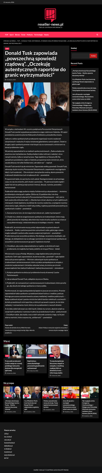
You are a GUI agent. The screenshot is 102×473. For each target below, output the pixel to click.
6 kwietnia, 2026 (88, 416)
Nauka (46, 35)
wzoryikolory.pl (9, 455)
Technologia (38, 35)
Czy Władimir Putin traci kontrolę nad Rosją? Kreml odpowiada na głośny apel (83, 81)
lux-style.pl (8, 436)
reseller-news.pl (50, 24)
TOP (6, 35)
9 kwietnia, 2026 (69, 411)
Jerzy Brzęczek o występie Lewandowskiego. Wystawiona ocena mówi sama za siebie (82, 96)
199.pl (6, 433)
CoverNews (49, 470)
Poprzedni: (20, 329)
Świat (23, 35)
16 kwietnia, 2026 (30, 411)
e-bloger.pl (7, 449)
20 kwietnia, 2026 (11, 411)
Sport (12, 35)
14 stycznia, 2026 (11, 373)
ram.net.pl (7, 439)
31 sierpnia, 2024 (11, 79)
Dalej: (53, 327)
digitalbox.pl (8, 446)
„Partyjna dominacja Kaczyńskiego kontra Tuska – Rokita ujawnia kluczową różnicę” (84, 73)
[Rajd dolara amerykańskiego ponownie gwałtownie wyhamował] (36, 351)
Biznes (17, 35)
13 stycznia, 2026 (33, 371)
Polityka (30, 35)
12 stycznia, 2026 (56, 375)
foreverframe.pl (9, 442)
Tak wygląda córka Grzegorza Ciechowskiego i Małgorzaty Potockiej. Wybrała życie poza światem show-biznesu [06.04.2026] (84, 106)
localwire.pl (8, 452)
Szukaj (74, 48)
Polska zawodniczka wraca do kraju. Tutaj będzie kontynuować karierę (84, 89)
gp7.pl (6, 458)
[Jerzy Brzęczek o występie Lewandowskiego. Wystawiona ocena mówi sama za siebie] (70, 392)
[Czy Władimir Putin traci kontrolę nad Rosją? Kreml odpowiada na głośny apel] (32, 392)
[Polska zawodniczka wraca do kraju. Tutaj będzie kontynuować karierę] (51, 392)
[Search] (97, 34)
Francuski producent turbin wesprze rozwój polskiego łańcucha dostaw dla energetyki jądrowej (13, 366)
